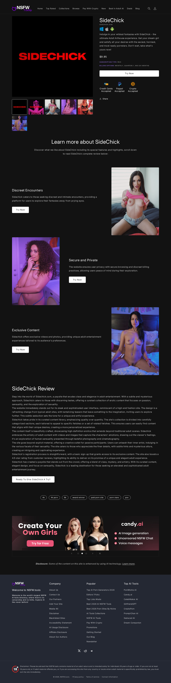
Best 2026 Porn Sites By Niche (101, 609)
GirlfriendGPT (130, 604)
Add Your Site (56, 604)
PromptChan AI (131, 613)
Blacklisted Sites (57, 618)
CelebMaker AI (131, 599)
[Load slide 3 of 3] (86, 553)
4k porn (54, 497)
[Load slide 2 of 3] (82, 553)
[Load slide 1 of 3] (78, 553)
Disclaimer (54, 613)
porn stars (114, 497)
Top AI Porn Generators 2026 (100, 590)
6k (65, 497)
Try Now (129, 73)
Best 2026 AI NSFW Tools (99, 604)
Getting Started (94, 632)
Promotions (92, 627)
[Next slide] (93, 553)
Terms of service (92, 677)
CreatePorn (129, 609)
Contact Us (54, 594)
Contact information (110, 677)
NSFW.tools (64, 677)
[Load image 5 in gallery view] (85, 106)
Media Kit (53, 609)
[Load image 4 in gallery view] (68, 106)
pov (127, 497)
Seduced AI (129, 618)
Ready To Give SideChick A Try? (33, 479)
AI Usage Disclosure (58, 627)
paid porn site (97, 497)
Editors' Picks (93, 594)
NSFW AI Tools (94, 618)
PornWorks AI (130, 590)
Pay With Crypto (94, 623)
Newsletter (92, 641)
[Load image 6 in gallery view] (19, 123)
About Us (53, 590)
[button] (149, 8)
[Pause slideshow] (99, 553)
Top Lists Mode (94, 599)
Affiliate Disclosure (58, 632)
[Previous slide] (72, 553)
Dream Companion (132, 623)
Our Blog (91, 637)
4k (43, 497)
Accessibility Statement (60, 623)
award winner (79, 497)
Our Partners (55, 599)
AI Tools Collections (96, 613)
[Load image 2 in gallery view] (36, 106)
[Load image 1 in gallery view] (19, 106)
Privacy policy (78, 677)
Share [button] (105, 99)
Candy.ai (128, 594)
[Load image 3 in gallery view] (52, 106)
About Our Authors (58, 637)
